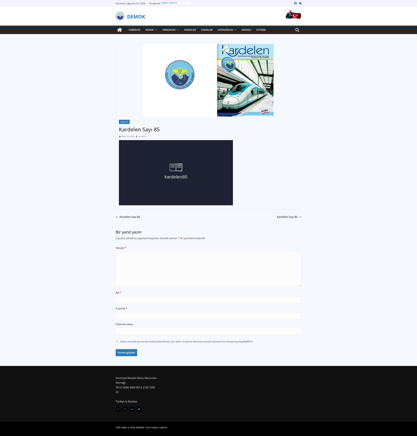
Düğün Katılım (169, 3)
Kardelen (190, 29)
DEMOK (136, 16)
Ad (118, 292)
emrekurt (142, 136)
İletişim (261, 29)
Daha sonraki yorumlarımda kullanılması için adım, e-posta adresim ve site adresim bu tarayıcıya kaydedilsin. (186, 341)
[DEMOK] (119, 29)
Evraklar (207, 29)
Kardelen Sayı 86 (287, 217)
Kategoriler (225, 29)
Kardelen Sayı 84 (130, 217)
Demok (149, 29)
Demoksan (169, 29)
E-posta (121, 308)
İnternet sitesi (124, 324)
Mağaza (246, 29)
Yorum (121, 248)
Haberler (134, 29)
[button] (155, 30)
